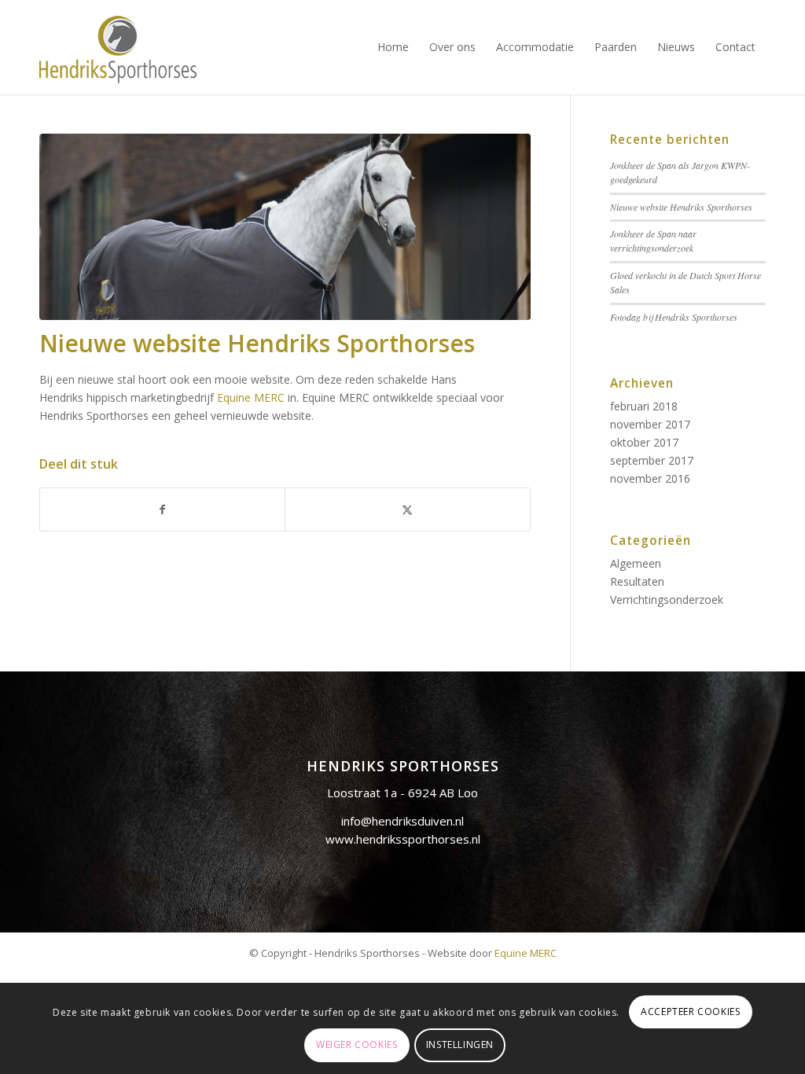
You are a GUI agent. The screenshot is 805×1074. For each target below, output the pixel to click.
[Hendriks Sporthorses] (118, 47)
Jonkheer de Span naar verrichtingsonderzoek (653, 240)
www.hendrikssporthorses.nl (402, 839)
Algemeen (635, 563)
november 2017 (650, 424)
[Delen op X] (407, 509)
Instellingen (460, 1044)
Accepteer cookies (690, 1011)
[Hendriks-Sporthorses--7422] (285, 227)
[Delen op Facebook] (162, 509)
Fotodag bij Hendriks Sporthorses (673, 317)
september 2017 (651, 460)
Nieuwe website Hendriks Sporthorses (681, 206)
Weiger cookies (356, 1044)
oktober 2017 (644, 442)
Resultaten (637, 581)
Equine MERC (251, 397)
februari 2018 (644, 406)
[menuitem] (393, 47)
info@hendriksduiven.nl (402, 821)
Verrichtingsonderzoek (666, 599)
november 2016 (650, 478)
